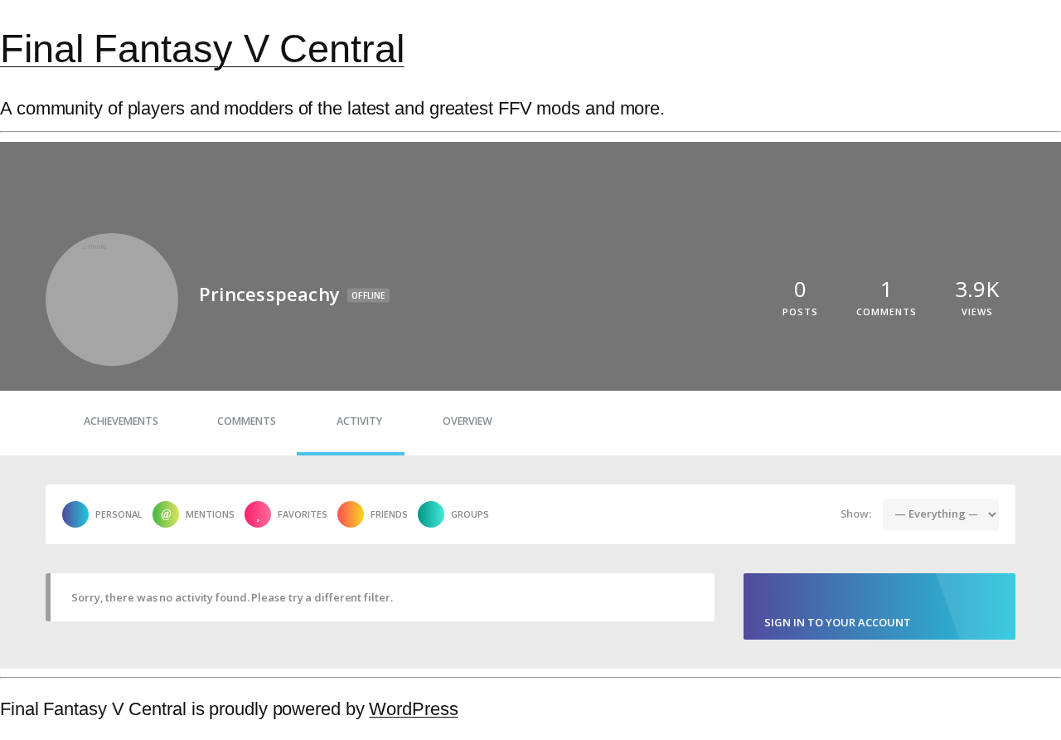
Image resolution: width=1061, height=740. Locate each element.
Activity (359, 421)
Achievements (121, 421)
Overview (467, 421)
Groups (470, 514)
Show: (856, 513)
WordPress (413, 709)
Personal (119, 514)
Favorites (302, 514)
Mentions (210, 514)
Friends (389, 514)
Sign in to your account (837, 622)
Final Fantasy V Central (202, 49)
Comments (246, 421)
